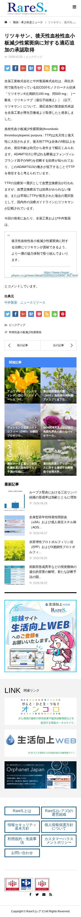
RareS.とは (22, 811)
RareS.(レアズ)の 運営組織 (59, 812)
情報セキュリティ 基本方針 (22, 826)
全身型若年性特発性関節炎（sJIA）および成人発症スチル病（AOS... (52, 522)
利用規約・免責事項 (22, 840)
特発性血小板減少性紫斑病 (25, 332)
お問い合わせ (22, 853)
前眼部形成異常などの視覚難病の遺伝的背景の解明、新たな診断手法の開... (52, 572)
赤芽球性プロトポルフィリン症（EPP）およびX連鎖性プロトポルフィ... (52, 547)
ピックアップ (34, 56)
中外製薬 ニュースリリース (24, 302)
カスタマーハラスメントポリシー (59, 840)
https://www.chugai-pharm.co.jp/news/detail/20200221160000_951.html (44, 274)
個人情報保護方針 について (59, 826)
